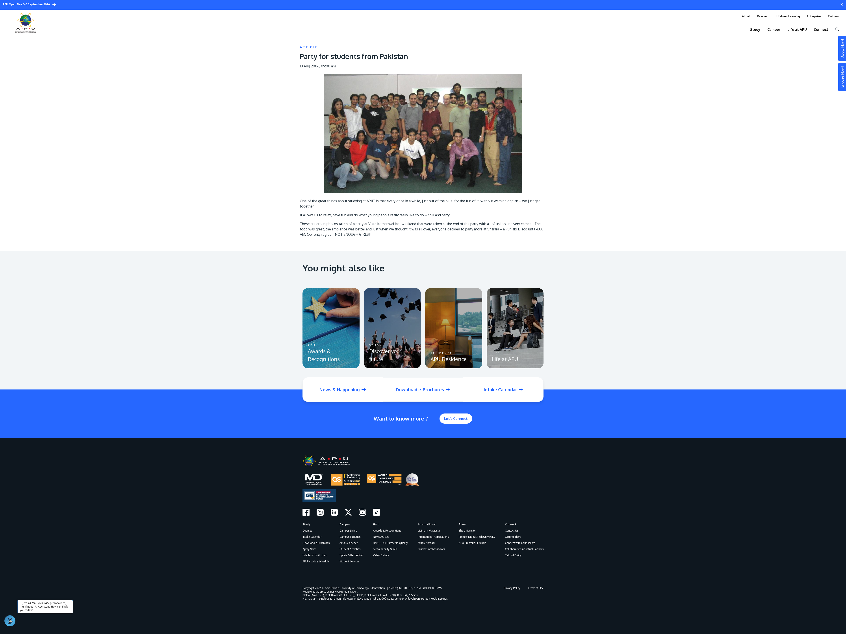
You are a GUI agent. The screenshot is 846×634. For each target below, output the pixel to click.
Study (306, 524)
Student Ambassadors (431, 549)
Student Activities (350, 549)
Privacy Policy (512, 588)
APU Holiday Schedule (315, 561)
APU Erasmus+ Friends (472, 543)
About (463, 524)
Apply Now (308, 549)
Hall (376, 524)
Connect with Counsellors (520, 543)
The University (467, 530)
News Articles (381, 536)
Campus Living (348, 530)
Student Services (349, 561)
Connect (510, 524)
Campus (345, 524)
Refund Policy (513, 555)
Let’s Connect (456, 418)
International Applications (433, 536)
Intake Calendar (311, 536)
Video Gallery (381, 555)
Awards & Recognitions (387, 530)
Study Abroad (426, 543)
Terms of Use (536, 588)
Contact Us (511, 530)
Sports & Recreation (351, 555)
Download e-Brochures (316, 543)
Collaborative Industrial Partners (524, 549)
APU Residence (349, 543)
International (427, 524)
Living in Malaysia (429, 530)
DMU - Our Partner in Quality (390, 543)
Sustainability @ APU (385, 549)
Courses (307, 530)
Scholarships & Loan (314, 555)
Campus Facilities (350, 536)
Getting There (513, 536)
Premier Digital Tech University (477, 536)
